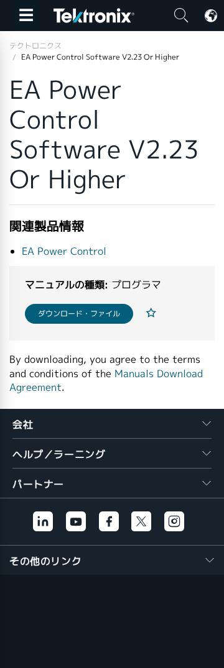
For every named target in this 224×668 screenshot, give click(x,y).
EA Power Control (64, 251)
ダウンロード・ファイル (79, 313)
